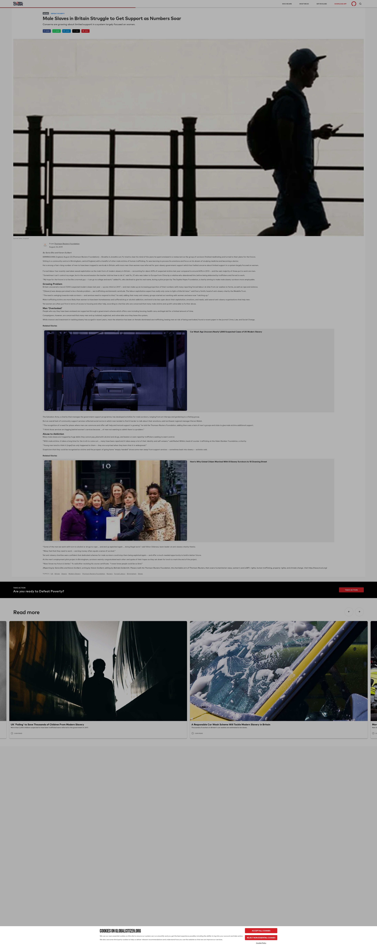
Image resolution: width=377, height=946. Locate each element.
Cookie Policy (261, 943)
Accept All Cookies (261, 930)
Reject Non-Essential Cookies (261, 937)
